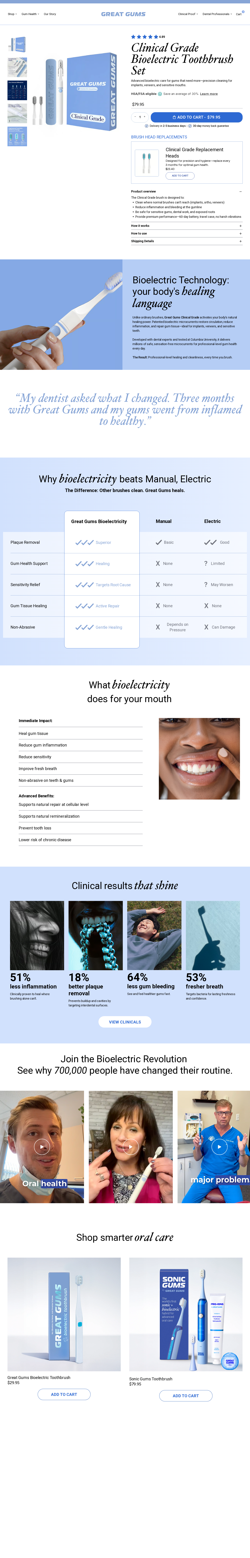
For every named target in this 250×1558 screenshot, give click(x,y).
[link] (147, 163)
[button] (17, 44)
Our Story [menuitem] (50, 14)
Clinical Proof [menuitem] (186, 14)
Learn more (209, 93)
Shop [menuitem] (11, 14)
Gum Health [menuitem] (29, 14)
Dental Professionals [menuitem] (216, 14)
